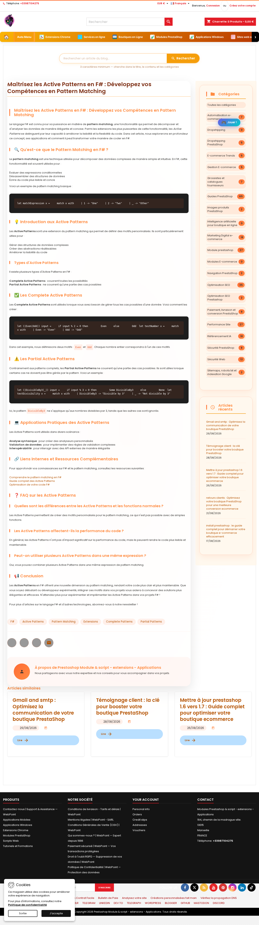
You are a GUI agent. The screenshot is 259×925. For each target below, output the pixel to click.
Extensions (91, 622)
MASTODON (201, 903)
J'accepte (56, 913)
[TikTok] (251, 887)
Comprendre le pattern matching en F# (35, 477)
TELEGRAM (88, 903)
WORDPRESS (153, 903)
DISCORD (219, 903)
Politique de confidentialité (27, 905)
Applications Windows (17, 825)
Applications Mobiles (16, 820)
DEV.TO (118, 903)
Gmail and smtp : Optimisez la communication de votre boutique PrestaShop (225, 427)
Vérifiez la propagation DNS (219, 898)
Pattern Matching (63, 622)
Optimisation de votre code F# (29, 485)
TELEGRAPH (134, 903)
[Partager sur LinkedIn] (36, 642)
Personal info (141, 809)
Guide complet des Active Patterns (32, 481)
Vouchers (139, 830)
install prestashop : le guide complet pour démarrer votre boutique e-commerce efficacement (225, 533)
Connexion (213, 5)
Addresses (140, 825)
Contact (205, 799)
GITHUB (185, 903)
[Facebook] (185, 887)
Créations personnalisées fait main (174, 898)
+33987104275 (29, 3)
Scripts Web (11, 841)
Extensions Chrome (15, 830)
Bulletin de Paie (108, 898)
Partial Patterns (151, 622)
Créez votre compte (242, 5)
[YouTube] (213, 887)
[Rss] (204, 887)
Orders (137, 814)
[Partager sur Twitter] (24, 642)
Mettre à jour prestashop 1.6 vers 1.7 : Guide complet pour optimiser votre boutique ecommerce (225, 477)
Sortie (23, 913)
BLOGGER (171, 903)
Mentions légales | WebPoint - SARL (91, 820)
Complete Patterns (119, 622)
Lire (23, 740)
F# (12, 622)
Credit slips (140, 820)
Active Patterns (33, 622)
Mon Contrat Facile (82, 898)
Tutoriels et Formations (18, 846)
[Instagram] (232, 887)
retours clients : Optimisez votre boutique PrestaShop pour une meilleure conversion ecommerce (224, 505)
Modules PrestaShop (16, 835)
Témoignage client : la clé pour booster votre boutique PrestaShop (225, 451)
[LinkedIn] (242, 887)
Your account (146, 799)
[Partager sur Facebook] (11, 642)
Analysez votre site (134, 898)
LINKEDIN (104, 903)
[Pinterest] (223, 887)
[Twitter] (194, 887)
